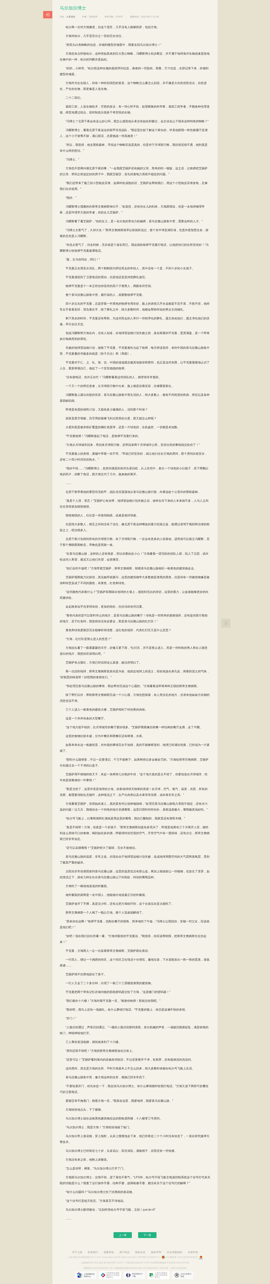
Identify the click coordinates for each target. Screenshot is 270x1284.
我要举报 (109, 1252)
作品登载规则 (174, 1252)
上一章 (123, 1235)
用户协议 (124, 1252)
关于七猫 (77, 1252)
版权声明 (156, 1252)
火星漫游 (70, 16)
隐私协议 (140, 1252)
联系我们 (93, 1252)
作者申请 (193, 1252)
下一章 (147, 1235)
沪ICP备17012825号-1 (148, 1257)
